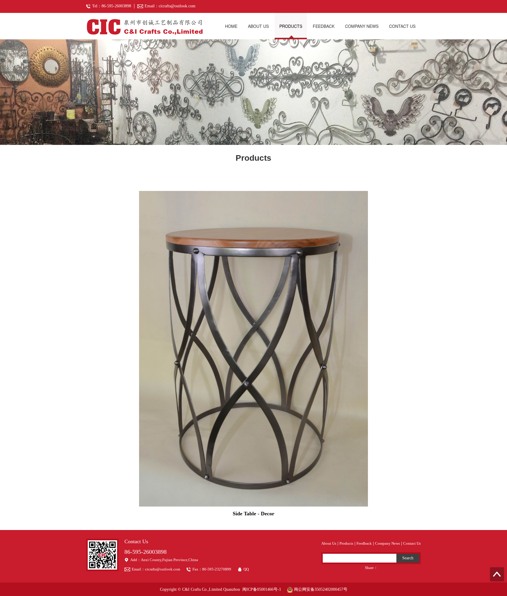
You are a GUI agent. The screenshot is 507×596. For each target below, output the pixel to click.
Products (290, 26)
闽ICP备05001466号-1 (261, 589)
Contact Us (402, 26)
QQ (246, 569)
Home (231, 26)
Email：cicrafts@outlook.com (156, 569)
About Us (258, 26)
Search (407, 558)
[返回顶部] (497, 574)
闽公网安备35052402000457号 (320, 589)
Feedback (323, 26)
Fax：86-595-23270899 (211, 569)
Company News (361, 26)
